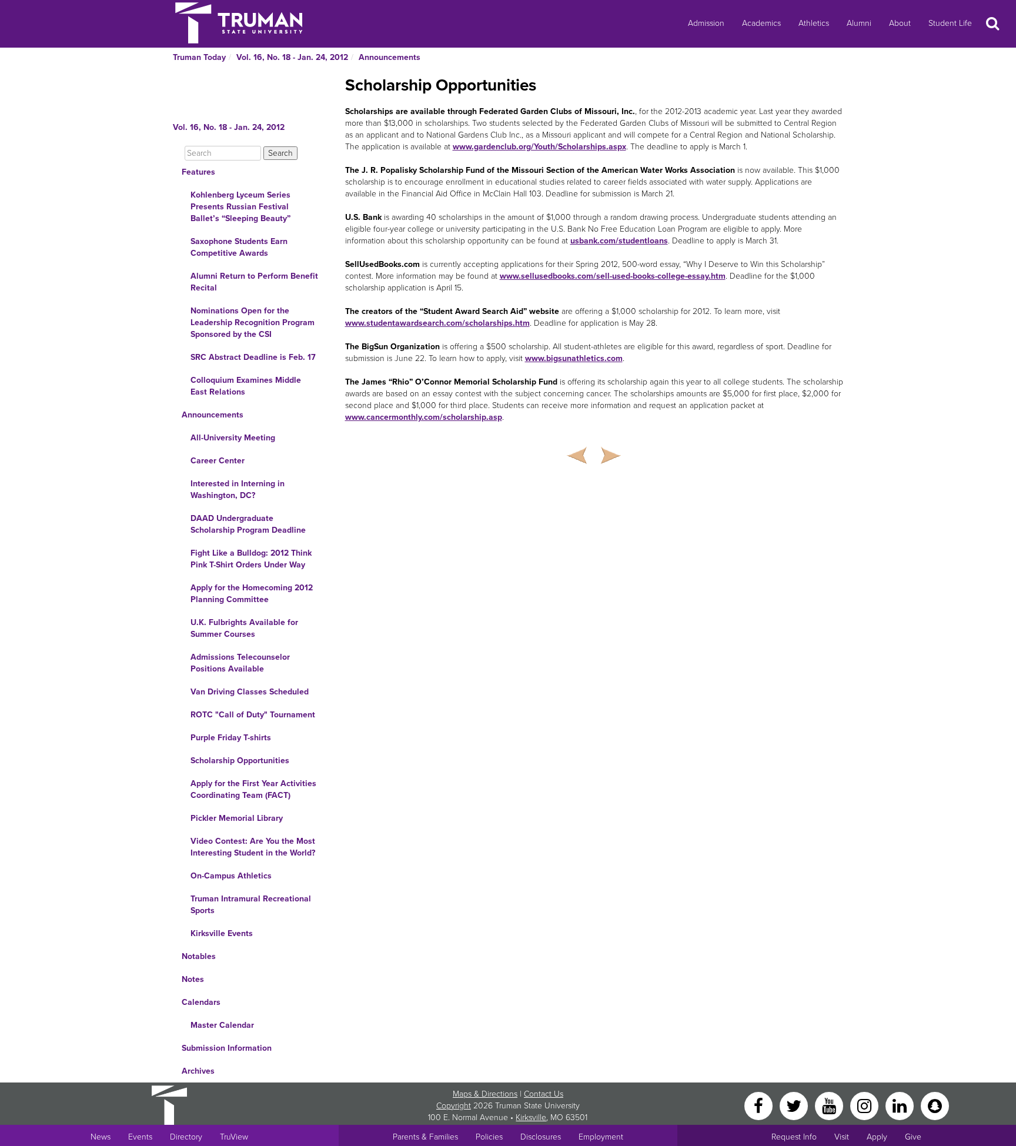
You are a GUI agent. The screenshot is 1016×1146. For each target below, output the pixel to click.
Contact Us (543, 1094)
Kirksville (531, 1117)
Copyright (453, 1106)
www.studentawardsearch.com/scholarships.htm (437, 323)
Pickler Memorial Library (236, 818)
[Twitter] (795, 1105)
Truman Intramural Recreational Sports (250, 905)
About (900, 23)
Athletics (813, 23)
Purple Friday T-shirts (230, 738)
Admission (706, 23)
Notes (193, 979)
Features (198, 172)
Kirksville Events (221, 933)
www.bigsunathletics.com (574, 358)
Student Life (950, 23)
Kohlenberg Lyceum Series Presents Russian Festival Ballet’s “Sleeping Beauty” (240, 206)
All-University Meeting (232, 438)
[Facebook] (759, 1105)
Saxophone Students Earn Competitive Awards (239, 247)
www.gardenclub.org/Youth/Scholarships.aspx (539, 147)
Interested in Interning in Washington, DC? (237, 489)
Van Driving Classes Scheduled (249, 692)
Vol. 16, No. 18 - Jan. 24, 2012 (292, 57)
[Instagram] (865, 1105)
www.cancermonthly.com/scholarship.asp (423, 417)
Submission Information (227, 1048)
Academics (761, 23)
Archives (198, 1071)
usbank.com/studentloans (619, 241)
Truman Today (199, 57)
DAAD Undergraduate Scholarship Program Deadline (248, 524)
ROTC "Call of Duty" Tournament (252, 715)
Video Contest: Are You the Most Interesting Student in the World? (252, 847)
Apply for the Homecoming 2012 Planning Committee (251, 593)
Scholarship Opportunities (239, 761)
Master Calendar (222, 1025)
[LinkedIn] (900, 1105)
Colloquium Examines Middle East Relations (245, 386)
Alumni (859, 23)
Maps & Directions (485, 1094)
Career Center (217, 461)
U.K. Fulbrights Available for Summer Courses (244, 628)
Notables (199, 956)
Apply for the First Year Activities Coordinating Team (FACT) (253, 789)
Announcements (389, 57)
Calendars (201, 1002)
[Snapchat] (934, 1105)
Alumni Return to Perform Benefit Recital (254, 282)
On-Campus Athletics (231, 876)
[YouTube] (830, 1105)
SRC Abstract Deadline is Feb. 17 (253, 357)
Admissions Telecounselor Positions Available (240, 663)
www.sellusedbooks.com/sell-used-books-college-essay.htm (613, 276)
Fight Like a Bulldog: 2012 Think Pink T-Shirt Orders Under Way (251, 559)
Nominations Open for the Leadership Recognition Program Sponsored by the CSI (252, 322)
